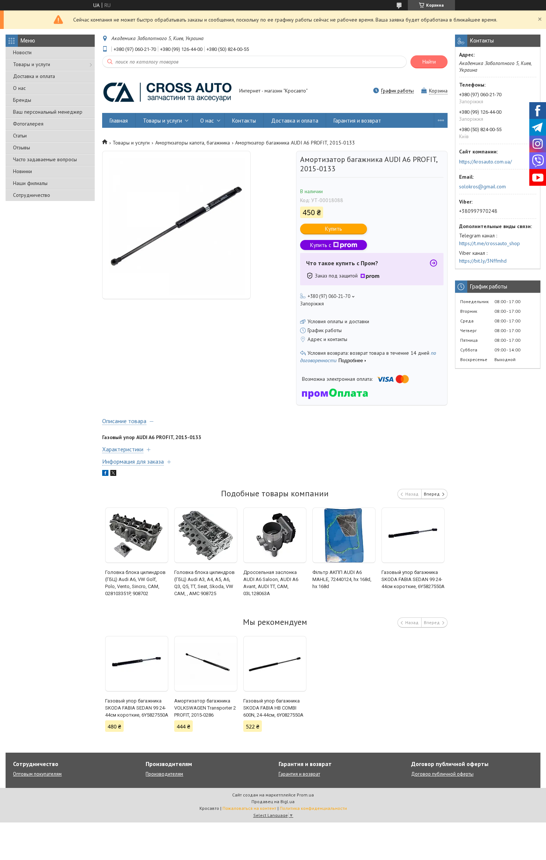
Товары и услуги (31, 64)
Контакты (244, 120)
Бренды (22, 100)
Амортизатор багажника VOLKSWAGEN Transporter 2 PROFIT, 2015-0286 (205, 708)
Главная (119, 120)
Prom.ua (305, 795)
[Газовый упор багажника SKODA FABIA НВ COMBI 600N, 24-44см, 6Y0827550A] (275, 664)
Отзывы (21, 147)
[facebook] (105, 474)
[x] (113, 474)
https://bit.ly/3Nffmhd (483, 260)
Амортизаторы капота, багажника (192, 142)
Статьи (20, 135)
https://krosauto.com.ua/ (485, 161)
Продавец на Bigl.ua (273, 801)
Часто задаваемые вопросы (45, 159)
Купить (333, 228)
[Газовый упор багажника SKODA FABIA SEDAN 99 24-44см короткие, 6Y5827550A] (413, 535)
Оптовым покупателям (37, 774)
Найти (429, 62)
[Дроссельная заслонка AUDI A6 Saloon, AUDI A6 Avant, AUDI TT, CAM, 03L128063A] (275, 535)
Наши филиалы (30, 183)
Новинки (22, 171)
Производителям (164, 774)
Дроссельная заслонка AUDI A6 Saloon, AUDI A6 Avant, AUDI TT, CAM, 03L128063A (270, 582)
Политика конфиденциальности (313, 808)
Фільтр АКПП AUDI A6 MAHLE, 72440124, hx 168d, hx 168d (341, 579)
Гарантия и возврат (357, 120)
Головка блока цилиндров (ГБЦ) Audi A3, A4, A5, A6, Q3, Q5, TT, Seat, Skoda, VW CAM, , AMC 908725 (204, 582)
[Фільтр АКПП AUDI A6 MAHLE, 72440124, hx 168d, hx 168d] (344, 535)
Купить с (320, 245)
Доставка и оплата (34, 76)
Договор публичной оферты (442, 774)
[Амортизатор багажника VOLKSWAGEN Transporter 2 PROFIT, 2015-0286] (206, 664)
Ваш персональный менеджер (47, 111)
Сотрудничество (31, 195)
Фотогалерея (28, 123)
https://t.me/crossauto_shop (489, 243)
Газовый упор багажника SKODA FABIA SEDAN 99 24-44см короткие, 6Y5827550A (413, 579)
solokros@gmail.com (482, 186)
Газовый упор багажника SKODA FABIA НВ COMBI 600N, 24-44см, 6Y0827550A (273, 708)
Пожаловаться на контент (249, 808)
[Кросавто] (167, 91)
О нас (19, 88)
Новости (22, 52)
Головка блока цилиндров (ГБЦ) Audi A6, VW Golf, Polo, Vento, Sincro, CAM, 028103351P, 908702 (135, 582)
